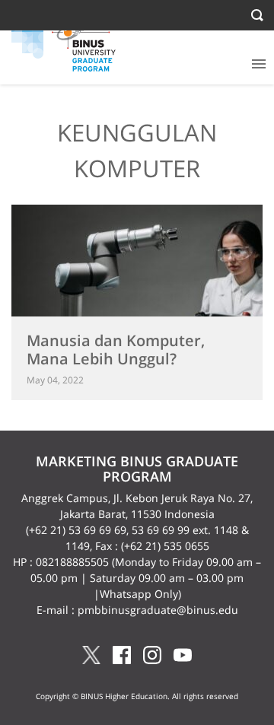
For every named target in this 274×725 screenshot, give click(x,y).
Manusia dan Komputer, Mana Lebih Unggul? (116, 349)
